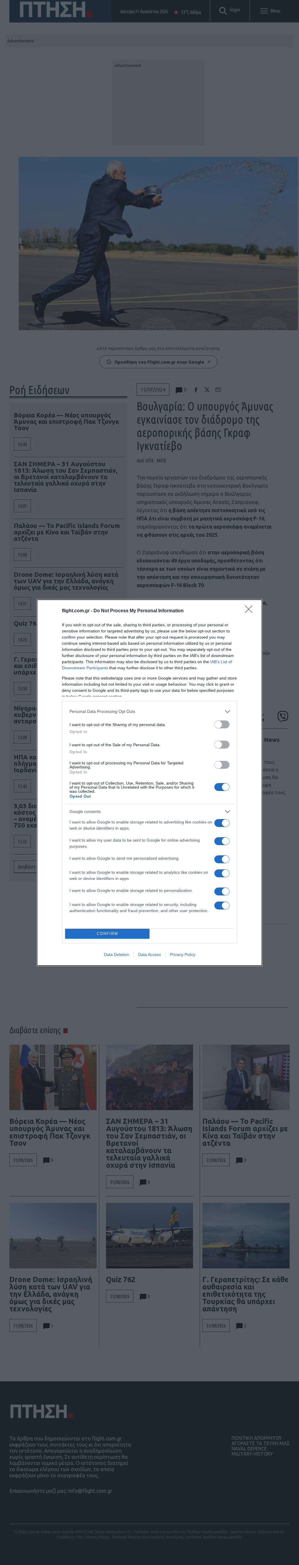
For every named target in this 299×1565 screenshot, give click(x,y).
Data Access (149, 954)
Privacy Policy (182, 954)
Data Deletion (116, 954)
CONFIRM (107, 933)
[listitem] (149, 711)
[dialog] (149, 783)
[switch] (222, 724)
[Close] (250, 611)
